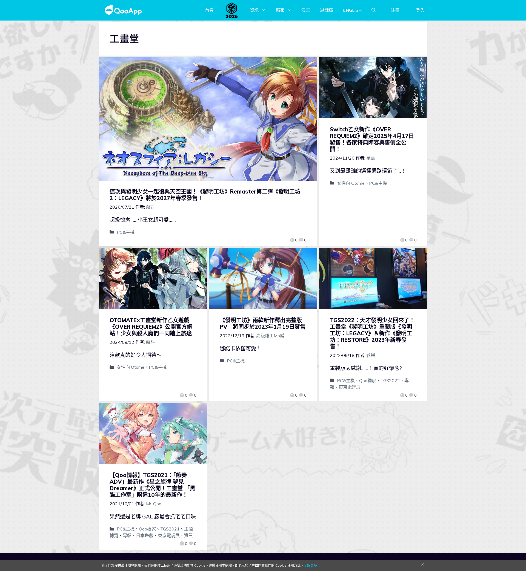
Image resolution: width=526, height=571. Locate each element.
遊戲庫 (326, 10)
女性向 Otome (351, 183)
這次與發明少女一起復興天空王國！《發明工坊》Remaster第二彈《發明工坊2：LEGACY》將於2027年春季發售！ (205, 194)
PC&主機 (126, 232)
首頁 (209, 10)
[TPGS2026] (232, 10)
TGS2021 (170, 529)
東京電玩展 (350, 387)
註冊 (395, 10)
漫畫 (305, 10)
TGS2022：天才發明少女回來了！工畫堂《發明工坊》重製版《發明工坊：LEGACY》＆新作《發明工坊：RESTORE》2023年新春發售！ (372, 333)
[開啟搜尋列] (374, 10)
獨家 (280, 10)
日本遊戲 (144, 535)
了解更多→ (312, 565)
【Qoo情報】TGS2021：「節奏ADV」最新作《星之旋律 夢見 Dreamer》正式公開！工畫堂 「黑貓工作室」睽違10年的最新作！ (152, 485)
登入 (420, 10)
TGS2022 (390, 380)
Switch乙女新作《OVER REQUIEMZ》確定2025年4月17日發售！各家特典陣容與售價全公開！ (372, 139)
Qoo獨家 (367, 380)
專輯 (127, 535)
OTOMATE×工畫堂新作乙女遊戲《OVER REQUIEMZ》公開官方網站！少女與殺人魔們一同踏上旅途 (151, 327)
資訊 (254, 10)
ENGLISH (352, 10)
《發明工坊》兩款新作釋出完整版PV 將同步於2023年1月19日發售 (262, 323)
